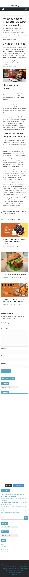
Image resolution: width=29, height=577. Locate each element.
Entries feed (4, 546)
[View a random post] (26, 9)
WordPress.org (4, 551)
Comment (4, 329)
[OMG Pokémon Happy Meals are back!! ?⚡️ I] (14, 417)
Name (3, 348)
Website (3, 363)
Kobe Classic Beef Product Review (14, 274)
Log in (2, 544)
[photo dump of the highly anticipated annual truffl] (14, 431)
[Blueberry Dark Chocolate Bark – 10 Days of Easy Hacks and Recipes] (14, 224)
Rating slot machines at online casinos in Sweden (14, 565)
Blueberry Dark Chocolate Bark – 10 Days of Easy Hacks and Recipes (14, 241)
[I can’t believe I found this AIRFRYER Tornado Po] (14, 446)
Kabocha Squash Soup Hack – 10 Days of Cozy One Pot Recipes (14, 212)
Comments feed (5, 549)
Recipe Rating (5, 323)
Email (3, 356)
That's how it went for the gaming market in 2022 (14, 566)
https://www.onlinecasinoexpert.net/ (12, 66)
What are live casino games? (15, 572)
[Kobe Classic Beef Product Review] (14, 253)
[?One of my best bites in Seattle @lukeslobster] (14, 461)
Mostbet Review (14, 574)
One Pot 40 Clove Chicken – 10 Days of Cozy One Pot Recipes (13, 300)
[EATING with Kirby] (14, 5)
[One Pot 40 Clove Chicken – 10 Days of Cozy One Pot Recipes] (14, 284)
